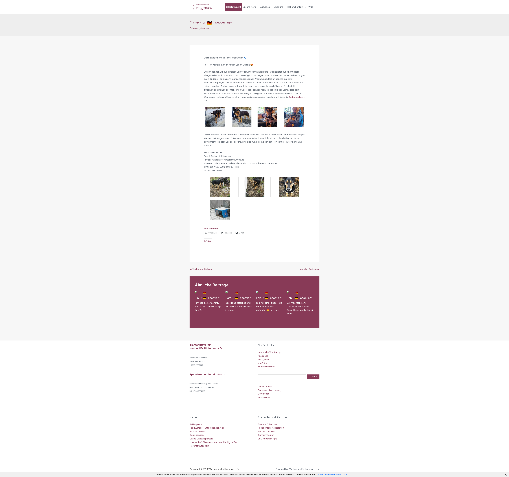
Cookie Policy (265, 386)
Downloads (263, 393)
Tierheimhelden (266, 435)
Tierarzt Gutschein (199, 445)
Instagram (263, 359)
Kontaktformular (266, 366)
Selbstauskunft (233, 6)
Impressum (264, 397)
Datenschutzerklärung (269, 390)
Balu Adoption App (267, 438)
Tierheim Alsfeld (266, 431)
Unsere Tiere (249, 6)
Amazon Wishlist (198, 431)
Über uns (278, 6)
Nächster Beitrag (309, 269)
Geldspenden (197, 435)
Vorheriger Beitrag (201, 269)
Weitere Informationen (329, 474)
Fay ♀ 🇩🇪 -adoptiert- (208, 298)
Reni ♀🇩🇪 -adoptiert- (300, 298)
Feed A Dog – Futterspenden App (207, 427)
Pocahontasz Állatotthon (271, 427)
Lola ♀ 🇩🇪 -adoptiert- (269, 298)
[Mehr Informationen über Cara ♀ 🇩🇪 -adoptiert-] (238, 292)
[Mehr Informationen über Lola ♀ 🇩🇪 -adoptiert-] (268, 292)
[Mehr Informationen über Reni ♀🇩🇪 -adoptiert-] (299, 292)
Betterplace (196, 424)
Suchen (313, 376)
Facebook (263, 355)
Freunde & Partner (267, 424)
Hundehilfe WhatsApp (269, 352)
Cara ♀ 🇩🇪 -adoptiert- (239, 298)
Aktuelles (265, 6)
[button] (257, 7)
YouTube (262, 363)
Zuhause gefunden (199, 28)
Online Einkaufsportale (201, 438)
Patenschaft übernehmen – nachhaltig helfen (213, 442)
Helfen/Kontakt (295, 6)
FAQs (310, 6)
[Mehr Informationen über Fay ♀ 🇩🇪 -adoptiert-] (207, 292)
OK (346, 474)
